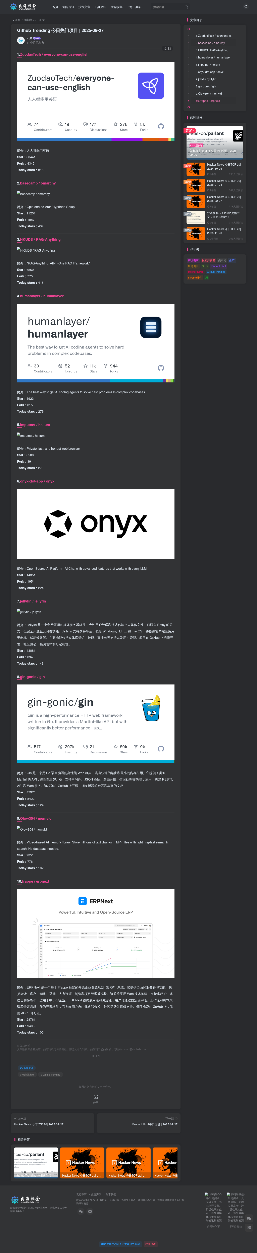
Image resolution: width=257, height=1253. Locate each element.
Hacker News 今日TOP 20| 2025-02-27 (224, 199)
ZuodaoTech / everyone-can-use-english (54, 54)
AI (206, 277)
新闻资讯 (68, 7)
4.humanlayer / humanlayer (213, 57)
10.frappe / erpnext (208, 101)
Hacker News (196, 272)
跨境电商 (193, 260)
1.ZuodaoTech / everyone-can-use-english (216, 36)
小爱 (29, 38)
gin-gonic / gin (32, 676)
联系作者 (150, 1244)
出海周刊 (193, 266)
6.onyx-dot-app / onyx (209, 72)
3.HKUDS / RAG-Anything (212, 50)
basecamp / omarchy (38, 183)
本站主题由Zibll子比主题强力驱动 (120, 1244)
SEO (205, 266)
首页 (55, 7)
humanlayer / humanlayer (42, 295)
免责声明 (96, 1194)
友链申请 (81, 1194)
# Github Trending (50, 1074)
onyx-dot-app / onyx (37, 481)
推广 (232, 260)
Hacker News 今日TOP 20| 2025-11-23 (224, 231)
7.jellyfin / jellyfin (206, 79)
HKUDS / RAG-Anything (40, 239)
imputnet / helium (35, 424)
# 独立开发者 (27, 1074)
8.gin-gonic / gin (206, 86)
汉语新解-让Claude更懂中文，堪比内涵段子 (223, 215)
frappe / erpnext (35, 881)
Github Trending (216, 272)
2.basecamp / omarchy (210, 43)
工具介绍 (100, 7)
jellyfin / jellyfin (33, 601)
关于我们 (111, 1194)
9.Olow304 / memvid (209, 93)
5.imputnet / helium (208, 64)
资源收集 (116, 7)
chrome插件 (195, 277)
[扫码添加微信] (249, 1218)
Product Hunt (218, 266)
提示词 (222, 260)
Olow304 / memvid (36, 818)
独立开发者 (208, 260)
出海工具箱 (134, 7)
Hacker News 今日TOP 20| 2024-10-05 (224, 166)
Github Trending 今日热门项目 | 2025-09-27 (60, 30)
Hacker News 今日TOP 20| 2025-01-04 (224, 183)
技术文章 (84, 7)
